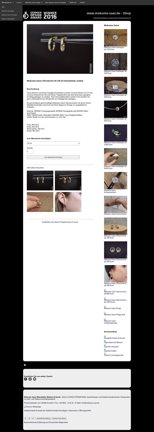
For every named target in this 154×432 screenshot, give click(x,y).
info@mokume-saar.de (90, 403)
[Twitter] (30, 380)
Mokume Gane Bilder (8, 19)
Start (3, 7)
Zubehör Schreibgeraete (114, 355)
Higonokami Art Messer (113, 342)
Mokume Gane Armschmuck (115, 214)
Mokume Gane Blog (8, 11)
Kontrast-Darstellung (59, 418)
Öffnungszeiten (85, 411)
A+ (33, 418)
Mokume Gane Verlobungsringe (110, 322)
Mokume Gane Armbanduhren (110, 191)
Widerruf (73, 2)
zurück (19, 2)
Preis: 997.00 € (35, 128)
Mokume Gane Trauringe (9, 15)
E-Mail (82, 2)
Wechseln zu (6, 2)
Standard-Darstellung (43, 418)
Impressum (73, 411)
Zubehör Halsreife (111, 347)
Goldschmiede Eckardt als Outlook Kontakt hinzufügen (46, 411)
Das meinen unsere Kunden (55, 2)
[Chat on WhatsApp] (32, 407)
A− (26, 418)
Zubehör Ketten (110, 351)
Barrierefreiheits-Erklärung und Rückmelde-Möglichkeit (46, 422)
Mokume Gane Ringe (112, 308)
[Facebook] (25, 380)
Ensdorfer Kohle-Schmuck (114, 338)
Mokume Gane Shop (32, 2)
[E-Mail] (34, 380)
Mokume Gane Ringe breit (114, 315)
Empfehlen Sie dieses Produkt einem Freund (60, 222)
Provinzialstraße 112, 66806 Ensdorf (38, 403)
